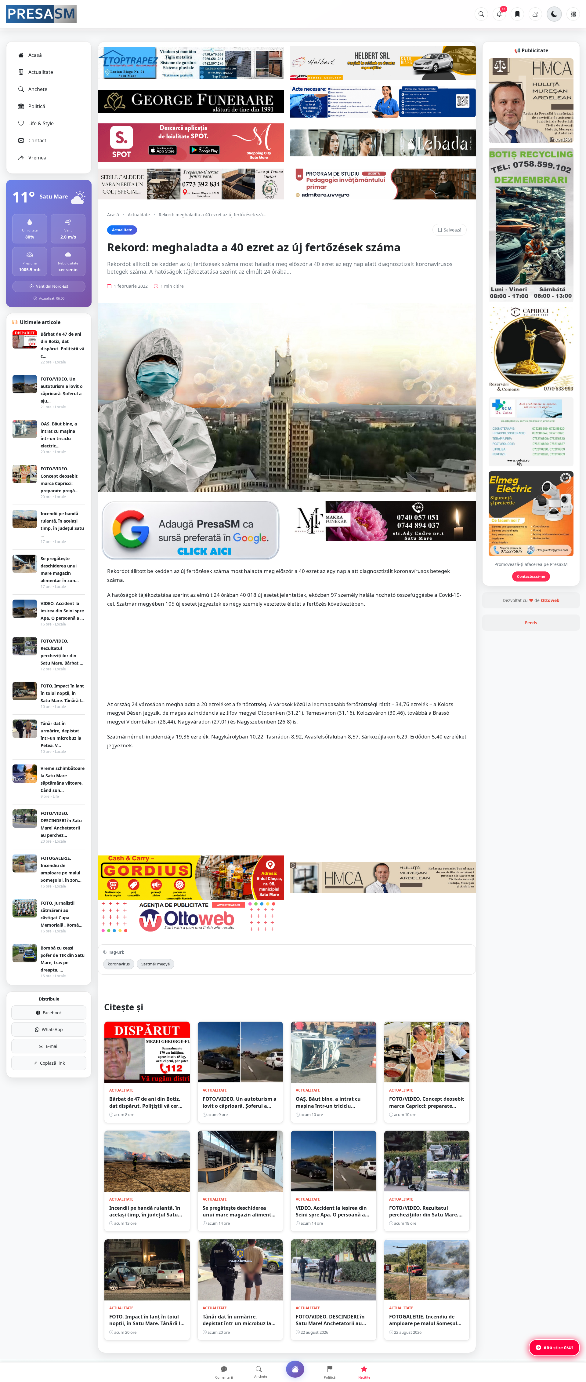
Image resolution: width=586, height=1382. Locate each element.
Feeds (531, 622)
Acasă (35, 55)
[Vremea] (535, 14)
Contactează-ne (531, 576)
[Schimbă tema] (554, 14)
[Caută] (481, 14)
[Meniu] (573, 14)
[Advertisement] (287, 657)
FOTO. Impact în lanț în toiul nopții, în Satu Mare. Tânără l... (63, 693)
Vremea (37, 157)
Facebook (52, 1013)
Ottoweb (550, 600)
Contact (37, 140)
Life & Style (41, 123)
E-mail (52, 1046)
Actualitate (40, 72)
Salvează (452, 230)
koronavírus (119, 964)
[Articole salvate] (517, 14)
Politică (36, 106)
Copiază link (52, 1063)
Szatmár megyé (155, 964)
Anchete (37, 89)
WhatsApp (52, 1029)
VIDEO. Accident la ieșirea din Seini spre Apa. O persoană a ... (62, 610)
